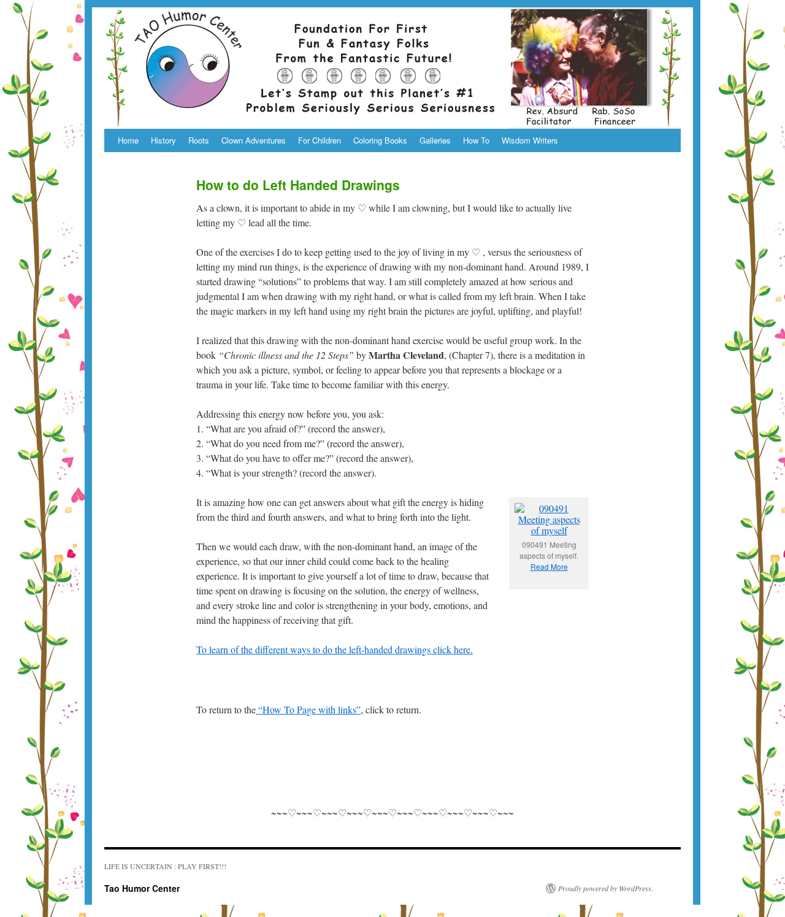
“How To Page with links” (308, 709)
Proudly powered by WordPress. (605, 888)
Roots (198, 140)
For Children (319, 140)
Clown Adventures (253, 140)
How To (476, 140)
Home (128, 140)
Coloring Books (380, 140)
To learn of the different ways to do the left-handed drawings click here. (334, 649)
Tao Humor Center (142, 888)
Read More (549, 566)
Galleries (435, 140)
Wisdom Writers (530, 140)
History (163, 140)
